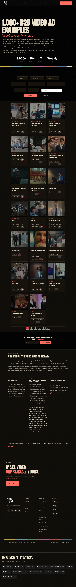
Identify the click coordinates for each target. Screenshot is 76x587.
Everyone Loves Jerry (54, 220)
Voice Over (16, 159)
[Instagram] (12, 510)
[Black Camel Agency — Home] (5, 3)
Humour (15, 129)
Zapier (32, 218)
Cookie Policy (65, 542)
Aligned (14, 311)
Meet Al (33, 220)
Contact (27, 511)
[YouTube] (15, 510)
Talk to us (66, 3)
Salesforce (15, 121)
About (26, 508)
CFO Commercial (16, 251)
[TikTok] (19, 510)
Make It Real (52, 188)
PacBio (51, 281)
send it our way (64, 389)
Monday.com (52, 121)
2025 (22, 224)
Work (25, 3)
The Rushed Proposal (17, 313)
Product (34, 322)
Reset (45, 96)
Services (33, 3)
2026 (33, 129)
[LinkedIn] (8, 510)
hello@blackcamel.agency (13, 515)
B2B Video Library (43, 513)
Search (30, 96)
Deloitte (51, 248)
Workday (51, 218)
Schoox (32, 311)
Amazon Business (35, 121)
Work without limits (17, 156)
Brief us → (12, 483)
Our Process (42, 507)
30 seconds (21, 129)
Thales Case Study (43, 522)
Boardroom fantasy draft (56, 251)
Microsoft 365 (35, 153)
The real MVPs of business (37, 283)
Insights (41, 510)
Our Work (27, 505)
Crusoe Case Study (43, 526)
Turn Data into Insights (37, 156)
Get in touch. (10, 446)
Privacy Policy (55, 542)
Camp (13, 220)
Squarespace (52, 186)
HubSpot (33, 248)
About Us (53, 3)
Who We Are (15, 283)
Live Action (16, 131)
